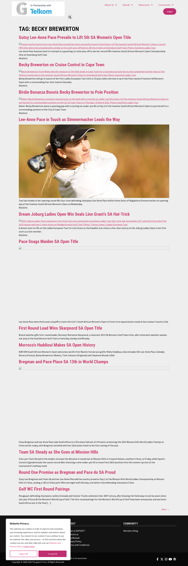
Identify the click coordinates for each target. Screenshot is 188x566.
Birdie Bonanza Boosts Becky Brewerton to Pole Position (68, 92)
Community (164, 4)
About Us (109, 4)
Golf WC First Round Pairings (44, 489)
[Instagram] (166, 559)
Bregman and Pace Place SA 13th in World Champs (63, 361)
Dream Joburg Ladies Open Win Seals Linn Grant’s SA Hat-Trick (74, 214)
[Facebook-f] (157, 559)
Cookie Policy (29, 546)
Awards (126, 4)
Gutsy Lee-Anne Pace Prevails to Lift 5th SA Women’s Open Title (75, 37)
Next (165, 509)
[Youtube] (170, 559)
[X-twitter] (161, 559)
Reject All (24, 553)
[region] (38, 539)
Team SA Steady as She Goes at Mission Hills (58, 452)
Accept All (52, 553)
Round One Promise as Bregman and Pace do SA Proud (67, 472)
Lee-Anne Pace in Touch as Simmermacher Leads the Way (69, 119)
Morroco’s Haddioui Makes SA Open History (57, 345)
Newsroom (144, 4)
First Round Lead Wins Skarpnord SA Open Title (60, 328)
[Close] (66, 522)
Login (170, 11)
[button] (70, 17)
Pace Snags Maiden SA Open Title (48, 241)
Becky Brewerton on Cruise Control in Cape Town (61, 64)
